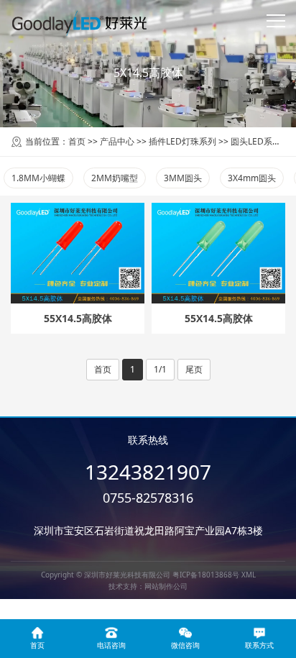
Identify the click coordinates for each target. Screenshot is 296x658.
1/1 (160, 369)
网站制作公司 (166, 586)
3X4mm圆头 (252, 178)
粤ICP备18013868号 (205, 575)
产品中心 (117, 141)
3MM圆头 (183, 178)
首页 (76, 141)
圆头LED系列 (256, 141)
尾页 (194, 369)
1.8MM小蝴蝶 (38, 178)
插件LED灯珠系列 (182, 141)
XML (248, 575)
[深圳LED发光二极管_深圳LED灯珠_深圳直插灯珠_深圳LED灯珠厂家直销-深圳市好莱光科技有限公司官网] (79, 21)
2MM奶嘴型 (114, 178)
